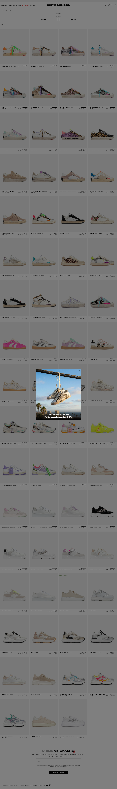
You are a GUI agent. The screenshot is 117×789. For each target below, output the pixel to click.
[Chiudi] (79, 370)
